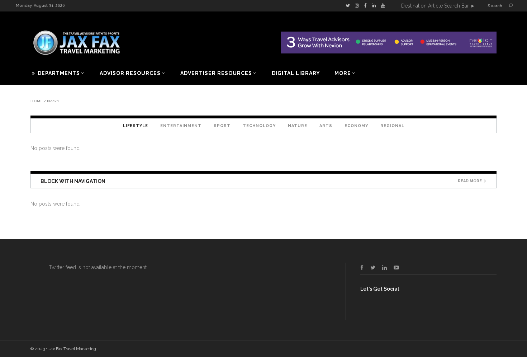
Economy (356, 125)
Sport (222, 125)
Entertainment (180, 125)
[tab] (135, 125)
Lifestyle (135, 125)
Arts (325, 125)
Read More (470, 181)
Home (36, 101)
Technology (259, 125)
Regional (392, 125)
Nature (297, 125)
